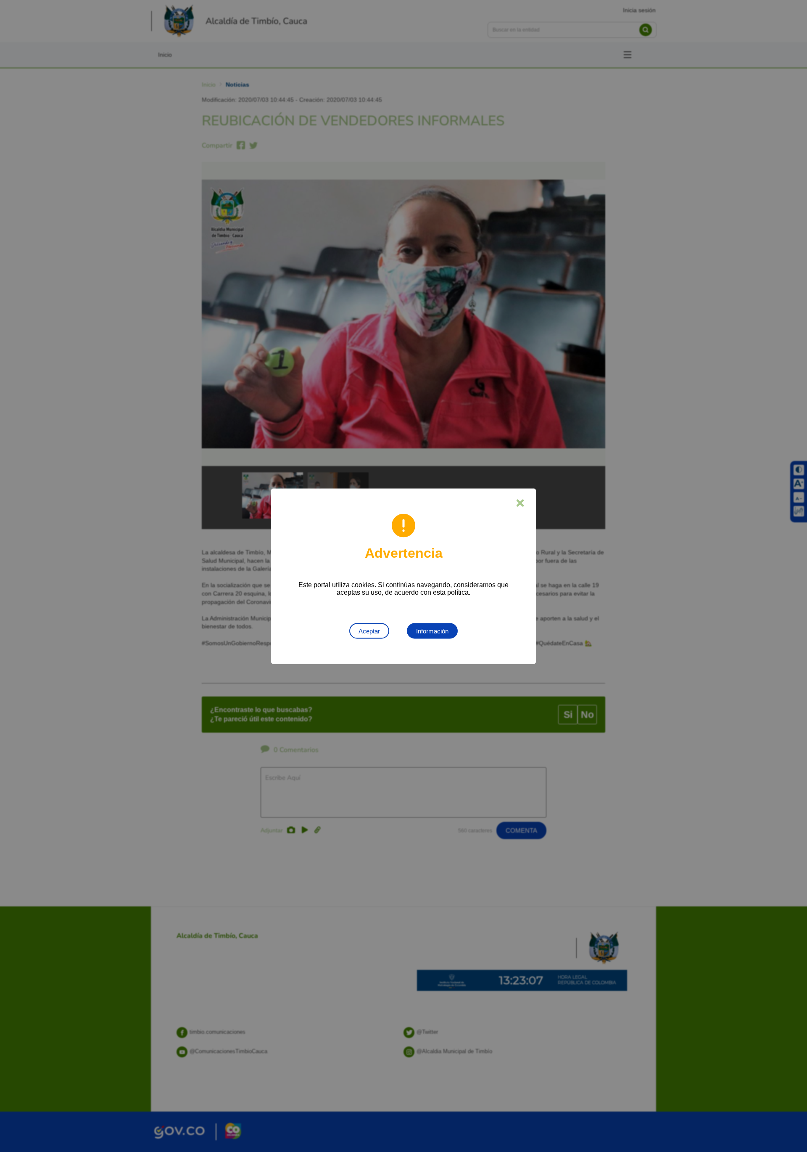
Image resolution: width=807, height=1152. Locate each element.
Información (432, 630)
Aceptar (369, 630)
